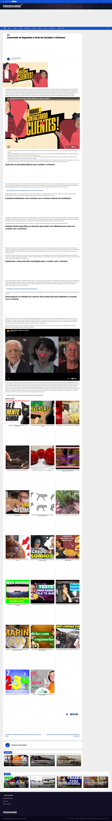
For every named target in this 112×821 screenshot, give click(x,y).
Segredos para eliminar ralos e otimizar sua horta (68, 761)
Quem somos (61, 28)
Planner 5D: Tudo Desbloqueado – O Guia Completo (43, 783)
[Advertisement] (56, 18)
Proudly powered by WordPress (8, 818)
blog (6, 780)
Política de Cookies (7, 803)
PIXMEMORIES (12, 6)
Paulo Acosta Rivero (17, 58)
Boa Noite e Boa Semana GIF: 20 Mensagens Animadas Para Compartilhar (95, 784)
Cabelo (40, 28)
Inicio (9, 28)
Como (15, 28)
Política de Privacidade (8, 798)
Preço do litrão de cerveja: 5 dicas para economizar (14, 783)
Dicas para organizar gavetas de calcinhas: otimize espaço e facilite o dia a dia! (16, 762)
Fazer (20, 28)
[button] (108, 28)
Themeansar (24, 818)
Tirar (33, 28)
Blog (45, 28)
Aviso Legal (5, 801)
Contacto (52, 28)
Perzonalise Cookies (83, 818)
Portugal (27, 28)
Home (68, 818)
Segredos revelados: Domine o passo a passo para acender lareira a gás (41, 762)
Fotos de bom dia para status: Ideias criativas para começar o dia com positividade (68, 784)
